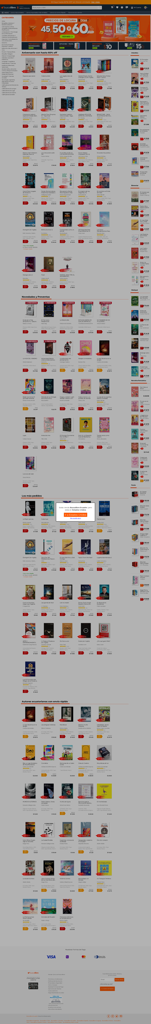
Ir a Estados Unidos (75, 514)
